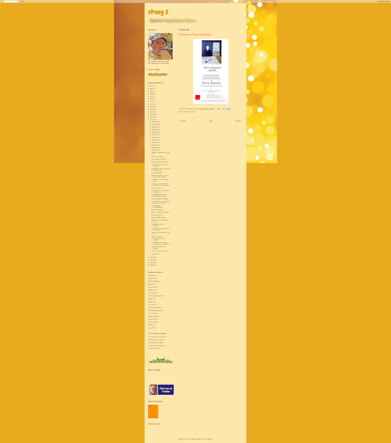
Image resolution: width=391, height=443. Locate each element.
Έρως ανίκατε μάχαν (157, 157)
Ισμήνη (150, 299)
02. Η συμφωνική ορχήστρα (156, 340)
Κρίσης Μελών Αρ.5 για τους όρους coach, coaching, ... (160, 176)
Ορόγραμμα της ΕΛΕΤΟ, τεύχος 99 (160, 233)
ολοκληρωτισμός (153, 307)
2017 (151, 101)
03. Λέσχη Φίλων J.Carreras (156, 342)
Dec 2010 (155, 122)
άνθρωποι (151, 278)
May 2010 (155, 140)
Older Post (238, 121)
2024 (151, 86)
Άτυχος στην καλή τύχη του (159, 251)
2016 (151, 104)
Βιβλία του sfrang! (154, 370)
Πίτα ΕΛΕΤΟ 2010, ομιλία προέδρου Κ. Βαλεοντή (159, 195)
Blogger (210, 439)
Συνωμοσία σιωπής (157, 215)
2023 (151, 88)
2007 (151, 262)
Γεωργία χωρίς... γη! (157, 188)
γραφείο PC (151, 287)
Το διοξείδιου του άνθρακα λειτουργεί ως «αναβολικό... (160, 243)
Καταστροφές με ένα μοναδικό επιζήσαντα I (160, 191)
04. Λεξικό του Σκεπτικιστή (156, 345)
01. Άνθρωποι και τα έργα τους (157, 337)
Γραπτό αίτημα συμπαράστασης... (157, 206)
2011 (151, 117)
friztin (199, 439)
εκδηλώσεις (187, 112)
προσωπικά (151, 319)
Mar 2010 (155, 145)
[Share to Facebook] (228, 109)
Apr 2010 (154, 142)
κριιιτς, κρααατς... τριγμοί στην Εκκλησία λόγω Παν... (160, 202)
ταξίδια (150, 325)
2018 (151, 99)
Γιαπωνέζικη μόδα (156, 173)
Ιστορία (150, 302)
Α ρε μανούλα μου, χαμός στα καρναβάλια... (160, 229)
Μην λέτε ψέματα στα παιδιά (160, 212)
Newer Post (183, 121)
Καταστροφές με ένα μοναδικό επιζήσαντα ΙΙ (160, 169)
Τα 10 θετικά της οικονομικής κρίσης (160, 180)
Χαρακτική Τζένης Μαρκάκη (160, 199)
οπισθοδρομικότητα (154, 310)
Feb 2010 (154, 147)
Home (211, 121)
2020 (151, 94)
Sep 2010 (154, 129)
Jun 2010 (154, 137)
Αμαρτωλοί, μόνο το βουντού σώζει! (160, 220)
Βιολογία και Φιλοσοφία (158, 217)
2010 (151, 119)
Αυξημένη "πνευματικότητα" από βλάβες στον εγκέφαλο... (160, 184)
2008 (151, 260)
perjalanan (151, 275)
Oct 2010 (154, 127)
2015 (151, 107)
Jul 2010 (154, 135)
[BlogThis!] (224, 109)
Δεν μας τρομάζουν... (157, 210)
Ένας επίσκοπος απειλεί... (158, 159)
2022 (151, 91)
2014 (151, 109)
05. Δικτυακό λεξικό (154, 348)
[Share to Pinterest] (230, 109)
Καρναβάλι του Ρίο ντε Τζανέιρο (158, 225)
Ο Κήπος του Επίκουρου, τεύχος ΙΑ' (160, 153)
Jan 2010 (154, 254)
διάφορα (150, 290)
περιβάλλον (151, 316)
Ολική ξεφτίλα (155, 150)
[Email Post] (218, 109)
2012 (151, 114)
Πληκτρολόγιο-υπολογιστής (159, 162)
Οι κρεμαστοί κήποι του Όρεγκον (158, 247)
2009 (151, 257)
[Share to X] (226, 109)
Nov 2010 (155, 124)
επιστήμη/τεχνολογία (154, 296)
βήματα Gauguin (153, 281)
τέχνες (194, 112)
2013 (151, 112)
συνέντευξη (151, 322)
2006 (151, 265)
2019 (151, 96)
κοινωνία (151, 304)
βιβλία (150, 284)
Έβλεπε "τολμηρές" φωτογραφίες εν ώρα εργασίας (158, 238)
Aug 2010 (155, 132)
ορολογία (151, 313)
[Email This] (222, 109)
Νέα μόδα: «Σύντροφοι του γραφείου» (159, 165)
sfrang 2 (158, 12)
